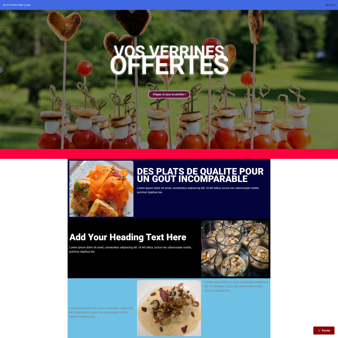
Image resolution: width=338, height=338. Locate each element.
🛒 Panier (324, 330)
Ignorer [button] (330, 5)
